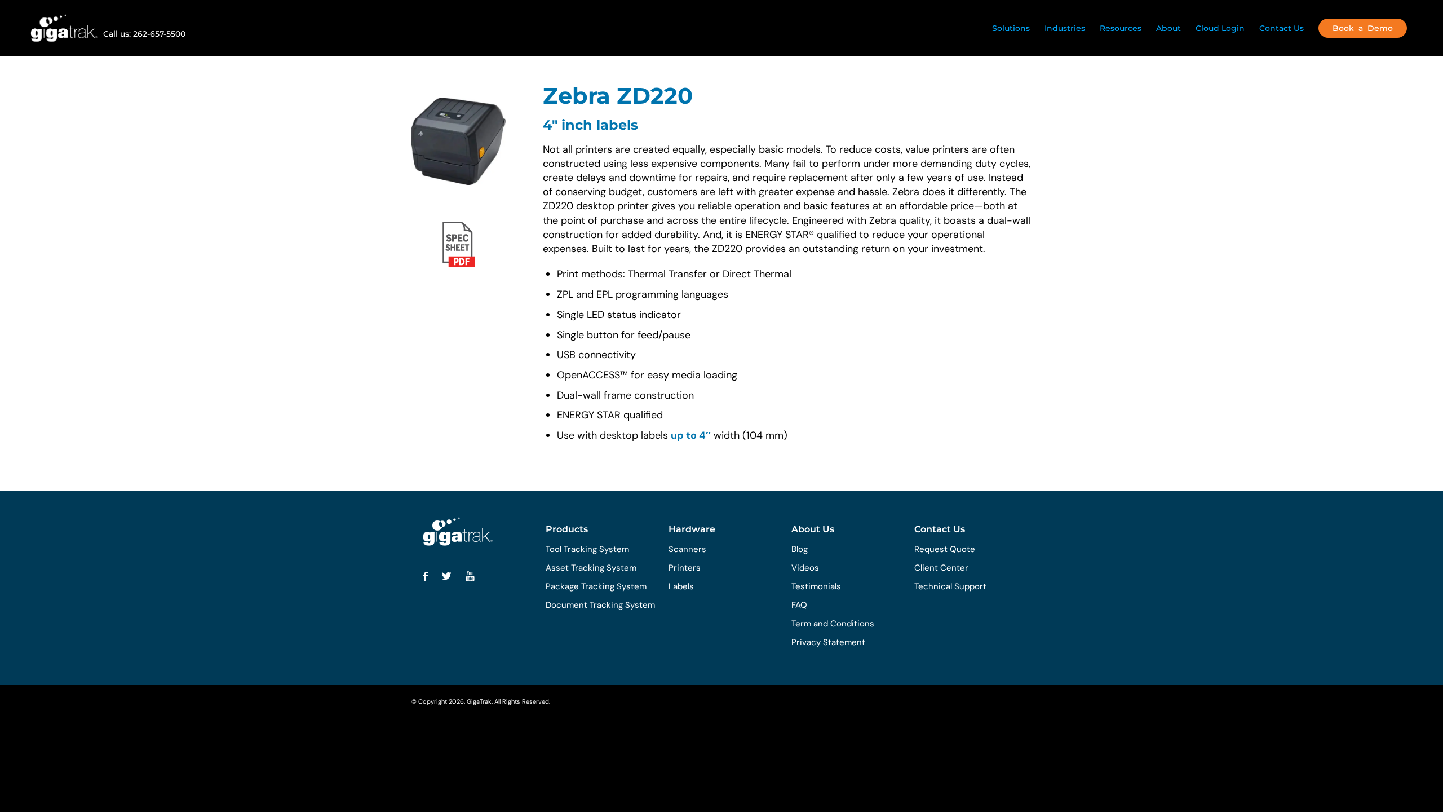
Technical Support (950, 586)
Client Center (941, 567)
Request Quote (944, 549)
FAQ (799, 605)
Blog (799, 549)
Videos (805, 567)
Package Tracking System (596, 586)
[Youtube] (470, 576)
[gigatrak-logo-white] (64, 28)
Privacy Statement (828, 642)
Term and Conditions (832, 623)
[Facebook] (425, 576)
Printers (685, 567)
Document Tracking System (600, 605)
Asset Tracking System (591, 567)
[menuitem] (1011, 28)
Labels (681, 586)
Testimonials (816, 586)
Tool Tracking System (587, 549)
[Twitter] (447, 576)
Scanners (687, 549)
